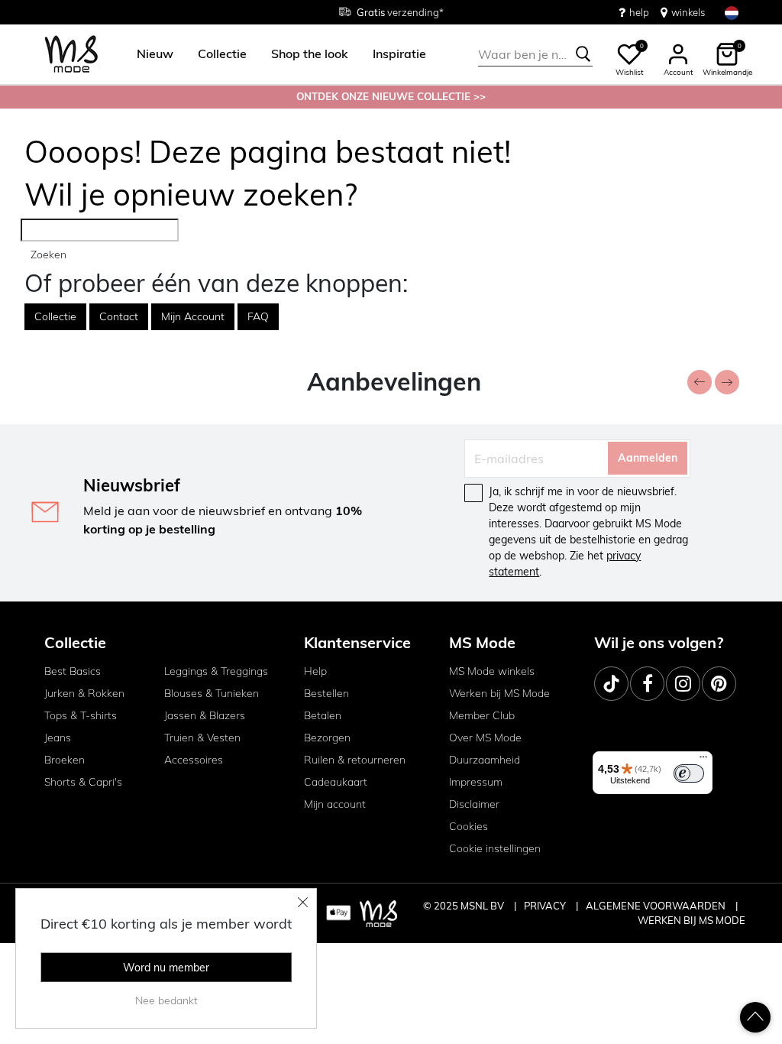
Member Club (482, 715)
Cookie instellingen (495, 848)
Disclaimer (474, 804)
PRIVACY (546, 906)
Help (315, 671)
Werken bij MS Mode (499, 693)
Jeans (57, 737)
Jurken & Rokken (84, 693)
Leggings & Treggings (216, 671)
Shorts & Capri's (83, 782)
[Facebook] (647, 683)
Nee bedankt (166, 1000)
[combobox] (535, 54)
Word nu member (166, 967)
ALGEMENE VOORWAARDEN (657, 906)
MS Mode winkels (492, 671)
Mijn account (335, 804)
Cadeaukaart (335, 782)
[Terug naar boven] (755, 1017)
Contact (118, 316)
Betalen (322, 715)
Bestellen (326, 693)
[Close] (303, 902)
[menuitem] (149, 54)
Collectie (55, 316)
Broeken (64, 760)
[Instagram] (683, 683)
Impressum (475, 782)
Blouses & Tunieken (211, 693)
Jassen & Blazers (204, 715)
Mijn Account (193, 316)
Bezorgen (327, 737)
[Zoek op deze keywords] (583, 54)
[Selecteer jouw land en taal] (731, 13)
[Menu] (703, 760)
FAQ (258, 316)
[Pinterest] (719, 683)
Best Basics (72, 671)
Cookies (468, 826)
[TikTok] (611, 683)
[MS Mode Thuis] (71, 55)
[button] (155, 54)
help (639, 12)
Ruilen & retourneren (355, 760)
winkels (688, 12)
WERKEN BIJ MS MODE (691, 920)
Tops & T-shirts (80, 715)
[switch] (689, 773)
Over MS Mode (485, 737)
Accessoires (193, 760)
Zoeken (48, 254)
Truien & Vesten (202, 737)
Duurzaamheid (484, 760)
